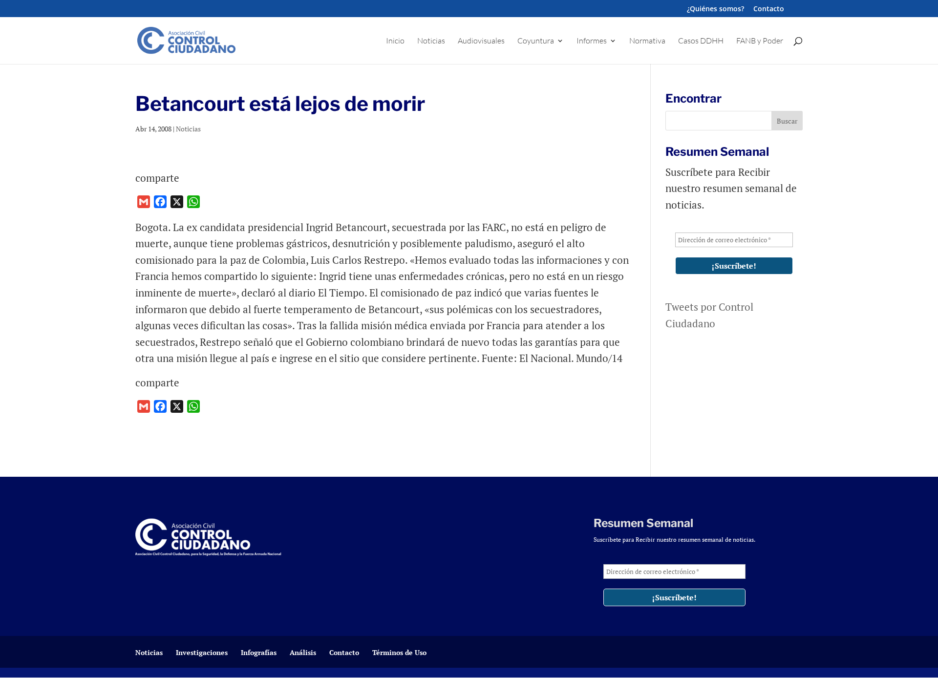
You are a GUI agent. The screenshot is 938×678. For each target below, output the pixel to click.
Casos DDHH (701, 41)
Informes (591, 41)
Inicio (395, 41)
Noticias (431, 41)
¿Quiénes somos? (715, 9)
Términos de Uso (399, 652)
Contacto (768, 9)
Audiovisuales (481, 41)
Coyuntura (535, 41)
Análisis (303, 652)
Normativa (647, 41)
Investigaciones (202, 652)
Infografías (259, 652)
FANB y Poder (759, 41)
